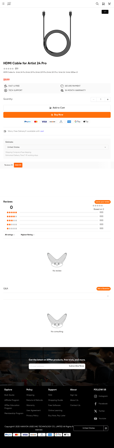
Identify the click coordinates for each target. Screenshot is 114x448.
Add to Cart (59, 108)
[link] (9, 3)
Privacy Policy (32, 416)
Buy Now (58, 115)
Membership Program (13, 413)
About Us (74, 400)
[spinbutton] (101, 99)
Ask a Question (104, 289)
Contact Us (75, 405)
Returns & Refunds (34, 400)
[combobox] (57, 147)
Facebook (103, 404)
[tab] (8, 165)
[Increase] (108, 99)
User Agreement (33, 410)
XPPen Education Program (11, 406)
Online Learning (55, 410)
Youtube (102, 419)
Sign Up (73, 395)
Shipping (30, 395)
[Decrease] (93, 99)
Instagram (103, 396)
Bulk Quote (9, 395)
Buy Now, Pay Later (56, 416)
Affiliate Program (11, 400)
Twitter (102, 411)
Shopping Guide (55, 400)
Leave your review (103, 202)
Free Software (54, 405)
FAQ (50, 395)
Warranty (30, 405)
